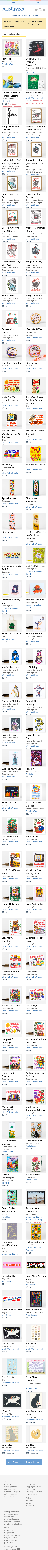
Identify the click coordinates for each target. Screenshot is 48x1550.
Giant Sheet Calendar (32, 1378)
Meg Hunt (6, 1216)
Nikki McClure (32, 72)
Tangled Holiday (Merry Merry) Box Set (35, 163)
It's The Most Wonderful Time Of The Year (11, 434)
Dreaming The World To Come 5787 (9, 1245)
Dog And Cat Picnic (35, 565)
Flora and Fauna (34, 1140)
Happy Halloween (11, 903)
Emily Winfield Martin (35, 97)
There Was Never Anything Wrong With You (34, 400)
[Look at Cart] (36, 11)
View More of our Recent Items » (24, 1462)
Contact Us (30, 1484)
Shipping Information (34, 1486)
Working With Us (10, 1486)
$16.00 (28, 1182)
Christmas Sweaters (12, 362)
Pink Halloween (33, 362)
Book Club (7, 1444)
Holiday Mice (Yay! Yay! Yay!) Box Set (11, 161)
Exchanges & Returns (34, 1491)
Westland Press (8, 137)
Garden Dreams (10, 836)
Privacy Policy (31, 1494)
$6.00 (4, 140)
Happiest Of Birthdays (8, 1040)
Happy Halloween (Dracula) (11, 128)
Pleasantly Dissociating (8, 466)
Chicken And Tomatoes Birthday (35, 1108)
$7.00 (28, 340)
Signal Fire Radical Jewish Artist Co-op (34, 1218)
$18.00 (4, 641)
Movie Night (8, 1106)
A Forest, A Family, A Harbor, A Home (12, 94)
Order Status (31, 1489)
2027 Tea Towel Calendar (33, 804)
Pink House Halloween (31, 499)
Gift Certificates (10, 1494)
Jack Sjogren (7, 1281)
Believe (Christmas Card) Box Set (11, 229)
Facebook (29, 1500)
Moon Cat (7, 1411)
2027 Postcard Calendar (9, 1142)
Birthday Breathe (34, 633)
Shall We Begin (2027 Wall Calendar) (33, 62)
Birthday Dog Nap (35, 599)
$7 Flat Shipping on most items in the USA (24, 2)
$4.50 (4, 506)
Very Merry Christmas (7, 939)
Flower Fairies (33, 1174)
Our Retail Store (10, 1489)
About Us (7, 1484)
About (6, 1481)
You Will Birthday (10, 667)
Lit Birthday (31, 667)
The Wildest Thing (34, 92)
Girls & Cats (8, 1343)
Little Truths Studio (34, 337)
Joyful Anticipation (35, 903)
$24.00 (29, 140)
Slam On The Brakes (12, 1309)
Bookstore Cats (9, 802)
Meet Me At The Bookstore (34, 330)
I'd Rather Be (8, 1275)
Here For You (32, 836)
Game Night (32, 1005)
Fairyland (6, 58)
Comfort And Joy (10, 971)
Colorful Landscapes (8, 1176)
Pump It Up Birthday (31, 702)
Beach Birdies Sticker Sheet (9, 1209)
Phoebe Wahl (7, 64)
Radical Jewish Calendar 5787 (33, 1209)
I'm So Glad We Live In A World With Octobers (36, 535)
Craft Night (31, 971)
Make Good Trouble (36, 464)
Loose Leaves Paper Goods (34, 572)
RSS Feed (29, 1507)
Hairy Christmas (34, 295)
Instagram (30, 1503)
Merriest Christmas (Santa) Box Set (35, 128)
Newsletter (30, 1505)
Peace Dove (8, 295)
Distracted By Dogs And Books (11, 567)
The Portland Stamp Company (34, 1248)
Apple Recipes (9, 498)
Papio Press (31, 774)
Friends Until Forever (8, 1074)
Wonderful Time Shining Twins (34, 871)
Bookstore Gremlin (11, 633)
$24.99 (5, 844)
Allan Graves (31, 1314)
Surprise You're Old (11, 768)
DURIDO (5, 1182)
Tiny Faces (31, 1343)
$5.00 (4, 408)
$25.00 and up (8, 1419)
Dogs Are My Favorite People (10, 398)
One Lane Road (8, 638)
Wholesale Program (12, 1491)
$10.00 (28, 1252)
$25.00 (29, 776)
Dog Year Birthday (11, 701)
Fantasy (30, 768)
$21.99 (4, 66)
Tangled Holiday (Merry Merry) (34, 263)
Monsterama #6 (34, 1309)
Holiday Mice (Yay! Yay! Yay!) (11, 263)
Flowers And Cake (11, 1005)
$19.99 (34, 102)
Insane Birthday (10, 734)
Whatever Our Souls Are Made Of (36, 1040)
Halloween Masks (35, 1241)
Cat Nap (30, 1444)
